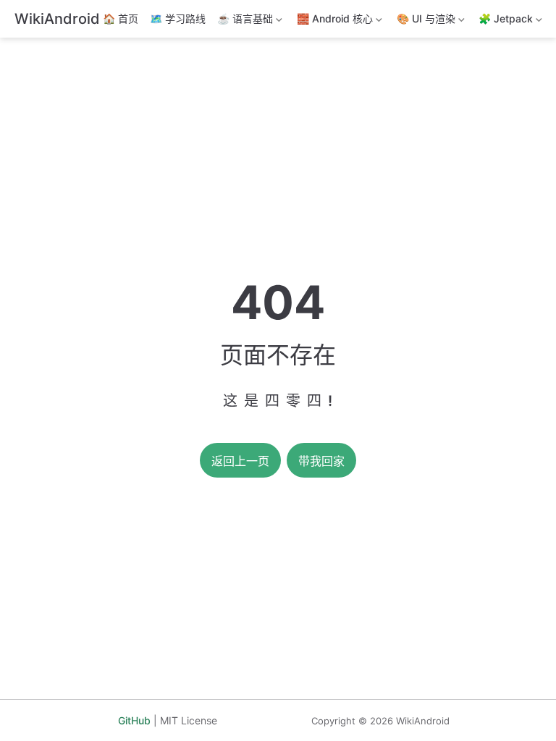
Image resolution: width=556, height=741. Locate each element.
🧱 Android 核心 (333, 21)
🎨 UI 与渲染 (424, 21)
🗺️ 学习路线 (178, 18)
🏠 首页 (120, 18)
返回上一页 (240, 461)
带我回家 (321, 461)
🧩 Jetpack (504, 21)
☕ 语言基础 (243, 21)
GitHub (134, 720)
